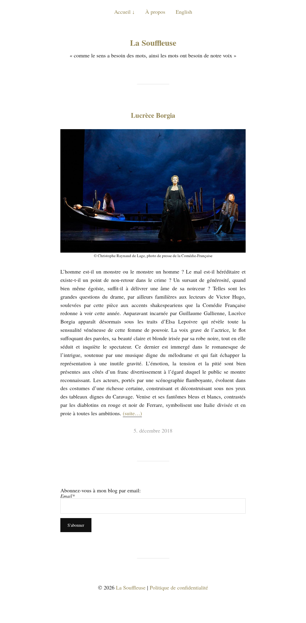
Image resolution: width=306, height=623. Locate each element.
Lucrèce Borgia (153, 115)
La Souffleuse (153, 42)
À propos (155, 11)
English (184, 11)
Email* (67, 496)
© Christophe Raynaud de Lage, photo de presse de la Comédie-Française (153, 255)
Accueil (122, 11)
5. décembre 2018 (153, 430)
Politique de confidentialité (179, 587)
